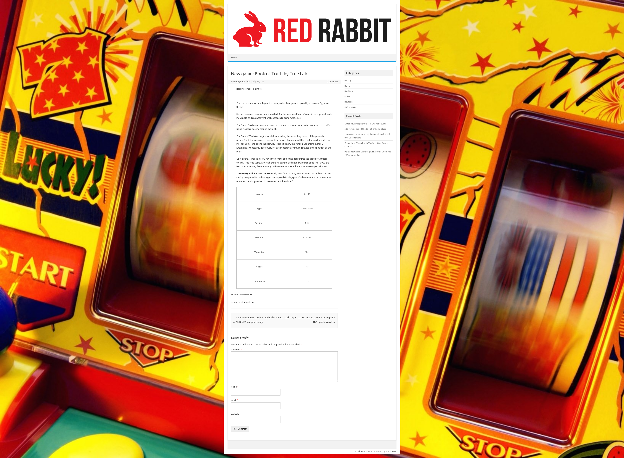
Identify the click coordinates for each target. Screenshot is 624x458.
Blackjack (348, 91)
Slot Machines (247, 302)
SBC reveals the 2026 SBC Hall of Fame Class (365, 129)
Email (234, 400)
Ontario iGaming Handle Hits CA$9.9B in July (365, 124)
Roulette (348, 102)
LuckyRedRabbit (242, 81)
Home (234, 57)
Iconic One (360, 451)
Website (235, 414)
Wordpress (391, 451)
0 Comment (332, 81)
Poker (347, 96)
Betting (347, 80)
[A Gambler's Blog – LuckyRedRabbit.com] (312, 48)
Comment (236, 349)
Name (234, 386)
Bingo (347, 86)
